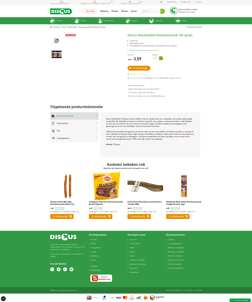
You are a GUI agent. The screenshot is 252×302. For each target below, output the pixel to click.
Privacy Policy (189, 290)
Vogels (93, 252)
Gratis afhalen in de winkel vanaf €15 (132, 2)
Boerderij (94, 256)
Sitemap (199, 290)
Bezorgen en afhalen (176, 252)
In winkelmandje (140, 68)
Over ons (133, 239)
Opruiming (90, 11)
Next (56, 35)
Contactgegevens (175, 243)
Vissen (93, 260)
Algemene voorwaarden (173, 290)
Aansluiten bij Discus (137, 264)
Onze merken (134, 243)
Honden (94, 239)
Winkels (114, 11)
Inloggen (94, 266)
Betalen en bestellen (176, 247)
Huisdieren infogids (137, 260)
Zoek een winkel (174, 264)
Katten (93, 243)
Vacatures (133, 268)
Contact (171, 239)
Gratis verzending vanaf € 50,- (59, 3)
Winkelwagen (96, 270)
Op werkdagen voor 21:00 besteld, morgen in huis (96, 2)
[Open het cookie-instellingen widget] (3, 298)
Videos (132, 256)
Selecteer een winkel (187, 12)
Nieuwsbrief (134, 272)
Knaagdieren (96, 247)
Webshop (104, 11)
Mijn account (187, 2)
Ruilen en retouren (175, 256)
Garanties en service (176, 260)
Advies (134, 11)
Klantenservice (171, 2)
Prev (56, 93)
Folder (132, 247)
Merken (124, 11)
